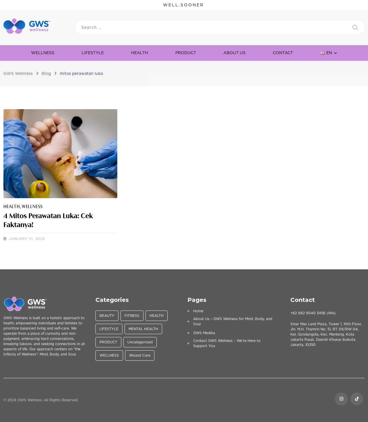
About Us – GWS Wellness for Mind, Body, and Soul (232, 321)
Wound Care (139, 355)
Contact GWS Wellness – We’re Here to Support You (226, 343)
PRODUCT (108, 342)
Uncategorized (140, 342)
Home (198, 311)
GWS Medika (204, 333)
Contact (283, 52)
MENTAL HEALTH (143, 329)
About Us (234, 52)
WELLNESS (42, 52)
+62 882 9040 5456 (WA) (313, 313)
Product (185, 52)
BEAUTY (106, 315)
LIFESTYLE (93, 52)
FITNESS (131, 315)
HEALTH (139, 52)
